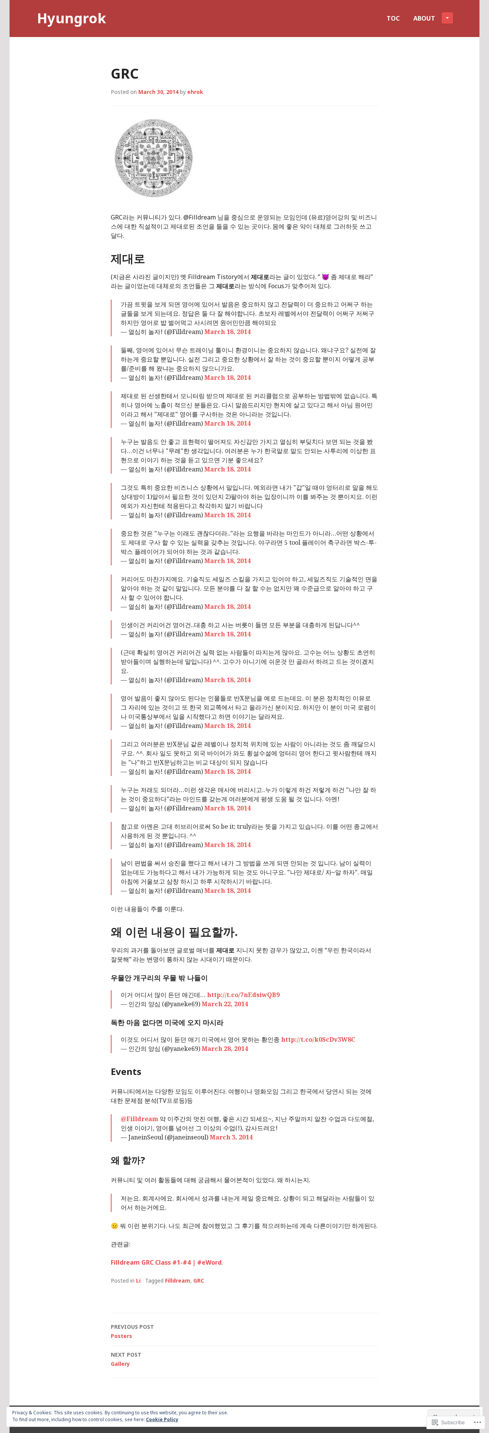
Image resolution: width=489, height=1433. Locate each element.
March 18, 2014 (227, 332)
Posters (132, 1331)
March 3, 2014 (231, 1137)
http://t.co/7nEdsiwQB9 (243, 995)
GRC (198, 1280)
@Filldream (139, 1119)
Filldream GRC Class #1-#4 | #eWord (166, 1262)
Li (138, 1280)
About (424, 18)
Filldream (177, 1280)
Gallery (126, 1359)
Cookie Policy (162, 1419)
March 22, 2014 (225, 1004)
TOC (393, 18)
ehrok (195, 91)
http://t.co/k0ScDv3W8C (318, 1039)
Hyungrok (71, 18)
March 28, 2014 (225, 1048)
